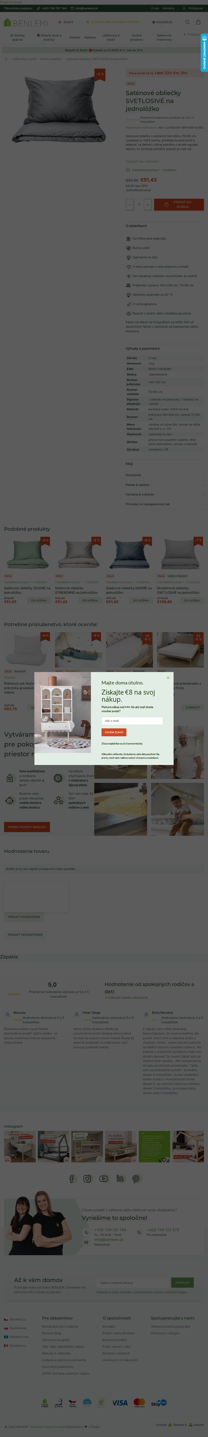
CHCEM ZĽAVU (114, 732)
